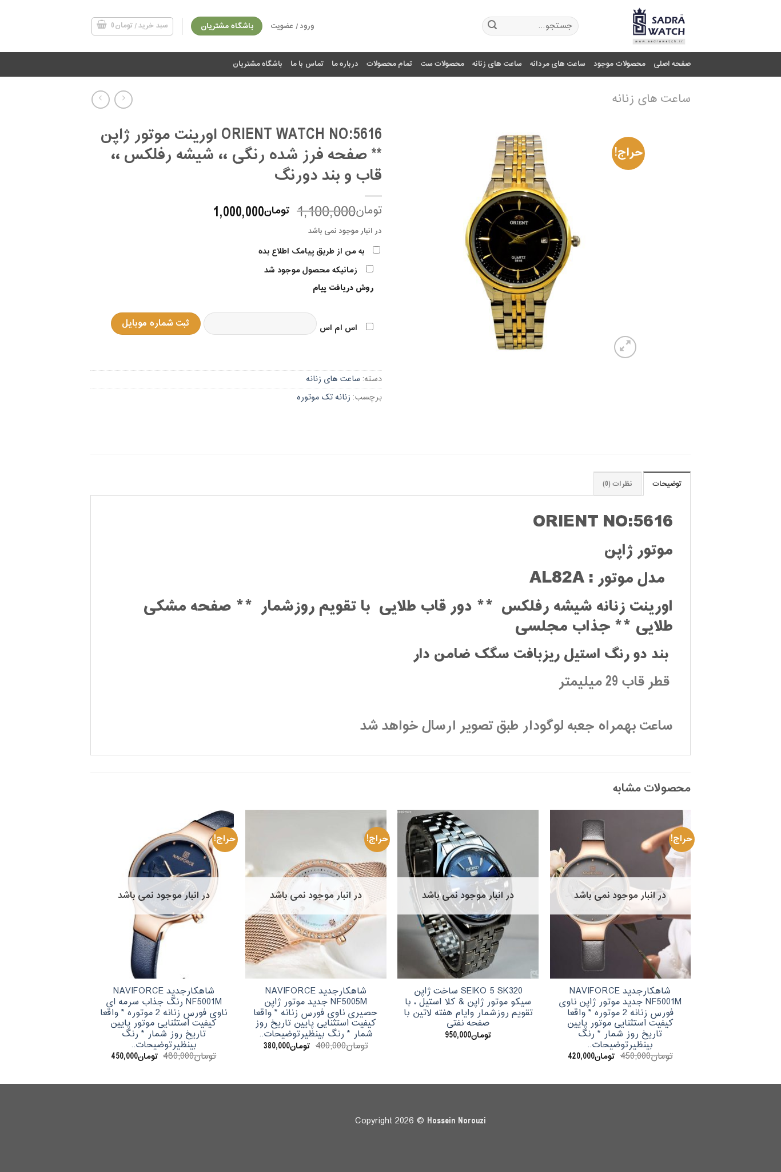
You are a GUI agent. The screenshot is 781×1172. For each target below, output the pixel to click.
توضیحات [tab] (667, 484)
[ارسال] (492, 26)
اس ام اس (338, 328)
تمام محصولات (389, 64)
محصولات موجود (619, 64)
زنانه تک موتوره (323, 397)
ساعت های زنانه (497, 64)
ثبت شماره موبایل (155, 323)
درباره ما (345, 64)
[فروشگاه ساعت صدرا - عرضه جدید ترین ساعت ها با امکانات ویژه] (643, 26)
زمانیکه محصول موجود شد (310, 270)
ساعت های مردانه (558, 64)
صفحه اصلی (672, 64)
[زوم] (625, 347)
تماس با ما (307, 64)
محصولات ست (442, 64)
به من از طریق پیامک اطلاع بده (311, 251)
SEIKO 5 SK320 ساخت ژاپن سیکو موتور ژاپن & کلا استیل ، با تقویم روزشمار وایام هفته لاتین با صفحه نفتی (468, 1007)
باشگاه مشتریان (257, 64)
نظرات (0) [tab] (617, 484)
